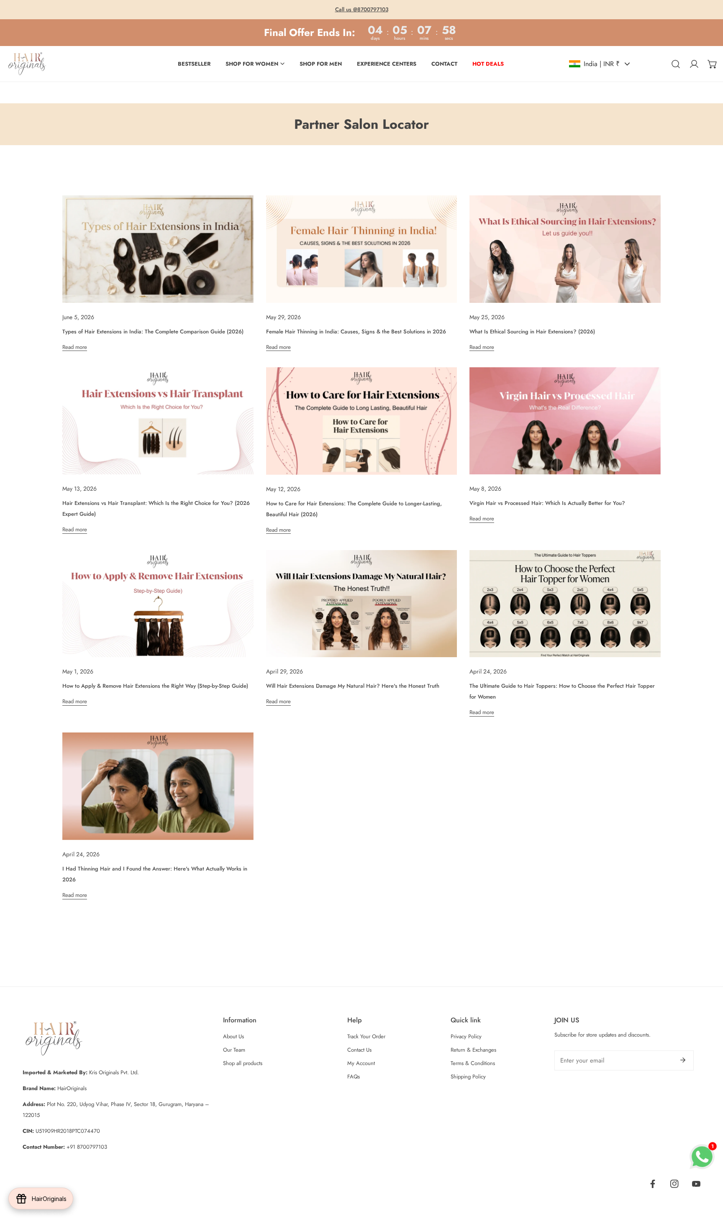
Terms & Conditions (473, 1063)
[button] (712, 64)
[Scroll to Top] (708, 1179)
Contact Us (359, 1050)
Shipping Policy (468, 1077)
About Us (233, 1036)
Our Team (234, 1050)
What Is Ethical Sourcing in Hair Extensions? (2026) (532, 331)
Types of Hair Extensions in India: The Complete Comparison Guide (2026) (153, 331)
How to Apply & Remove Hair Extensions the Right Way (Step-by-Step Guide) (155, 686)
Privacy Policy (466, 1036)
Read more (74, 347)
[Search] (676, 64)
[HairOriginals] (27, 63)
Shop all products (242, 1063)
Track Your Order (366, 1036)
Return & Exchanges (473, 1050)
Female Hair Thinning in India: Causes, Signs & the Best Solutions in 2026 (356, 331)
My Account (361, 1063)
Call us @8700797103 (361, 9)
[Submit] (683, 1060)
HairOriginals (58, 1213)
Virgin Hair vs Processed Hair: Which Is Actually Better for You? (547, 503)
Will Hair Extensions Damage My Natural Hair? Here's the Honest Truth (352, 686)
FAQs (353, 1077)
